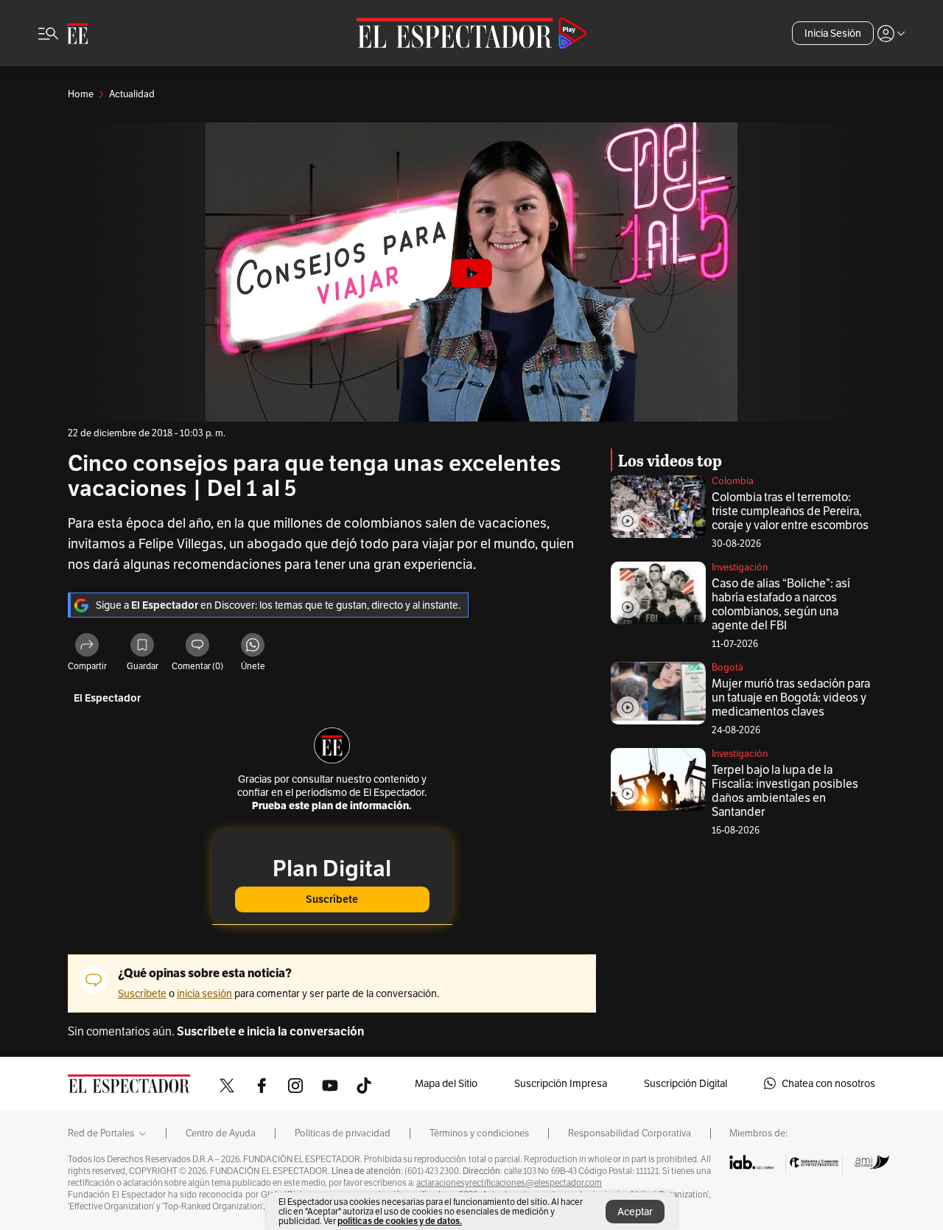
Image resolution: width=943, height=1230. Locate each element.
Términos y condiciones (479, 1133)
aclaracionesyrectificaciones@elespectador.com (509, 1183)
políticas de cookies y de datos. (399, 1220)
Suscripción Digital (685, 1083)
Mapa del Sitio (446, 1083)
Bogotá (727, 667)
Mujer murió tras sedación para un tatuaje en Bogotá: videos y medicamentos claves (791, 697)
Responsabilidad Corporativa (629, 1133)
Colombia (733, 481)
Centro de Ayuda (221, 1133)
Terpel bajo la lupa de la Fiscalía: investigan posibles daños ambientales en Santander (785, 791)
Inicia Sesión (832, 33)
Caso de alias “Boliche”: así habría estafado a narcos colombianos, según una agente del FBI (781, 604)
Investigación (740, 567)
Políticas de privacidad (342, 1133)
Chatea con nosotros (828, 1083)
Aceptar (635, 1211)
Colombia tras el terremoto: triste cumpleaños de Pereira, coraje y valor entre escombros (790, 511)
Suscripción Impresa (560, 1083)
